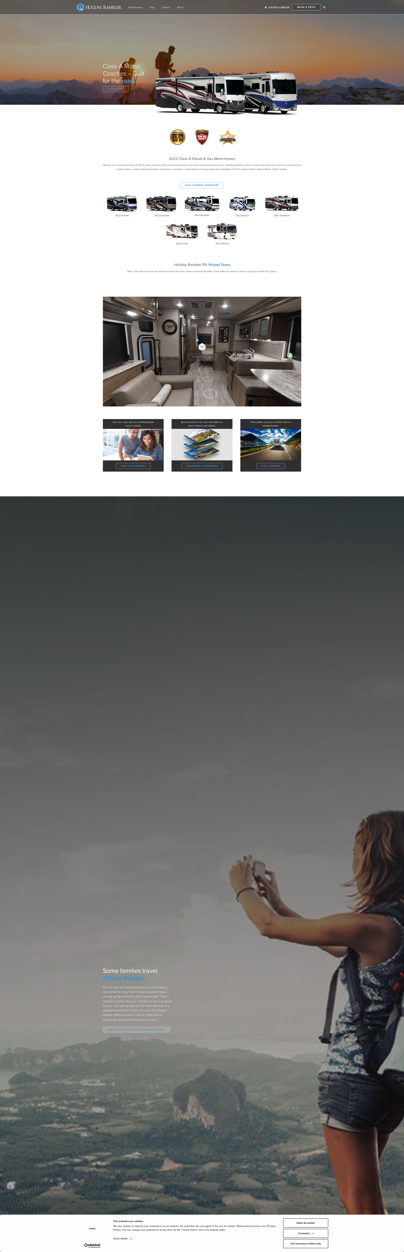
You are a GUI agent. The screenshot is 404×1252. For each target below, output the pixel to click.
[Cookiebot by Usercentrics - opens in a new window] (92, 1245)
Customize (304, 1233)
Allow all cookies (305, 1223)
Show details (120, 1238)
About (180, 7)
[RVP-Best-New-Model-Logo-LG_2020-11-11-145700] (228, 130)
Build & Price (306, 7)
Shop (152, 7)
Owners (166, 7)
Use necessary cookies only (305, 1243)
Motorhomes (135, 7)
